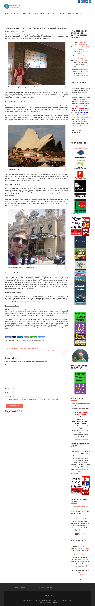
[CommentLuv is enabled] (15, 411)
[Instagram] (84, 1)
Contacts (79, 13)
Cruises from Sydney (80, 555)
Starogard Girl (83, 69)
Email (7, 392)
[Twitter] (81, 1)
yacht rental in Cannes (82, 548)
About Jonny (15, 13)
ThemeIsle (55, 602)
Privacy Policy (39, 399)
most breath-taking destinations (53, 310)
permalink (41, 340)
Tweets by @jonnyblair (80, 506)
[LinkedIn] (87, 1)
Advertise (71, 13)
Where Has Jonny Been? (80, 126)
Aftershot (84, 67)
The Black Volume (84, 60)
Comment (9, 365)
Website (8, 396)
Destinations (61, 13)
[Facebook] (79, 1)
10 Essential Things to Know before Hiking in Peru (22, 348)
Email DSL (80, 528)
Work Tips (50, 13)
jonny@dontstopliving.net (47, 587)
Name (7, 388)
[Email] (90, 1)
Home (7, 13)
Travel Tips (26, 13)
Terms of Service (50, 399)
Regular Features (38, 13)
